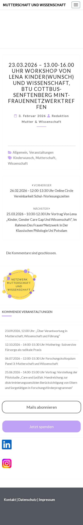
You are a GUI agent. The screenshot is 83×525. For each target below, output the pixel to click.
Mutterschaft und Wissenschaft (34, 4)
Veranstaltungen (41, 152)
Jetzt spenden (41, 426)
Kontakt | (11, 500)
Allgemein (20, 152)
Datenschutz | (28, 500)
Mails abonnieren (41, 407)
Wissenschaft (18, 163)
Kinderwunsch (23, 158)
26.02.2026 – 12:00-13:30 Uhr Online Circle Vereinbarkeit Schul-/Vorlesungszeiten (41, 191)
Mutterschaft (45, 158)
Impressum (47, 500)
